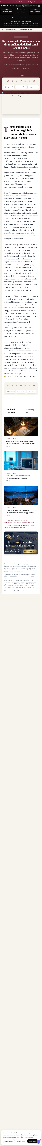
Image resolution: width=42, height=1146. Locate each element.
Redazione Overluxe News (15, 65)
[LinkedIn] (25, 81)
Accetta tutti (32, 1141)
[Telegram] (21, 81)
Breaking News (11, 29)
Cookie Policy (29, 1137)
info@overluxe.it (19, 572)
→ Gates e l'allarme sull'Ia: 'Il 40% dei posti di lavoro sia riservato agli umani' (19, 526)
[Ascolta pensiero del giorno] (23, 6)
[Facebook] (12, 81)
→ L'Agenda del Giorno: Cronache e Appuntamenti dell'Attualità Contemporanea (19, 521)
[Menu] (39, 5)
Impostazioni (8, 1141)
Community (33, 5)
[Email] (34, 81)
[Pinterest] (29, 81)
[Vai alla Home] (2, 29)
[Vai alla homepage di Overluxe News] (21, 13)
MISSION (4, 5)
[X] (16, 81)
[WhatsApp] (8, 81)
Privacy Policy (19, 1137)
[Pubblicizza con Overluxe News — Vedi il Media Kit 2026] (21, 543)
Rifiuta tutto (21, 1141)
